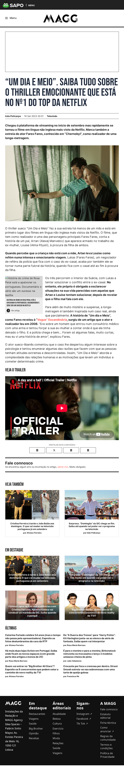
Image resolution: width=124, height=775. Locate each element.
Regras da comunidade (108, 737)
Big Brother (36, 728)
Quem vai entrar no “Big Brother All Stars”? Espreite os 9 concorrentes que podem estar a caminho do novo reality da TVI (31, 669)
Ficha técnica (108, 723)
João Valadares (74, 661)
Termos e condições (106, 746)
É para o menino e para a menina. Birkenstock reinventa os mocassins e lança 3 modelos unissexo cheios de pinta (89, 653)
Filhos (56, 733)
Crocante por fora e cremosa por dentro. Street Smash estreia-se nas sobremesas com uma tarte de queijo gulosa (90, 669)
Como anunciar (107, 729)
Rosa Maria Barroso (76, 645)
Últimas (10, 628)
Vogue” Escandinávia (52, 319)
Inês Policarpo (93, 533)
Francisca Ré (73, 676)
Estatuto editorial (105, 716)
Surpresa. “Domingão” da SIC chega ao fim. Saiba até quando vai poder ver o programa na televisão (92, 526)
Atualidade (59, 714)
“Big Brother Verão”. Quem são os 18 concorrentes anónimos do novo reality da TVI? (91, 612)
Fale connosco (109, 709)
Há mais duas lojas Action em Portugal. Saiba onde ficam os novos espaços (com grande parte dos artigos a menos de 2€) (31, 653)
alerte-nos (62, 466)
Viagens (34, 718)
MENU (31, 5)
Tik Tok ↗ (82, 723)
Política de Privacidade (107, 755)
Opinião (34, 733)
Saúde (32, 723)
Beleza (57, 718)
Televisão (52, 116)
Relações (58, 743)
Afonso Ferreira (34, 533)
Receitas (34, 738)
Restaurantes (37, 714)
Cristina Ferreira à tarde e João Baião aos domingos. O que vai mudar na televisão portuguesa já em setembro (32, 526)
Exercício (58, 728)
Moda (56, 738)
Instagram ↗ (84, 714)
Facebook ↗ (84, 718)
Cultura (57, 723)
